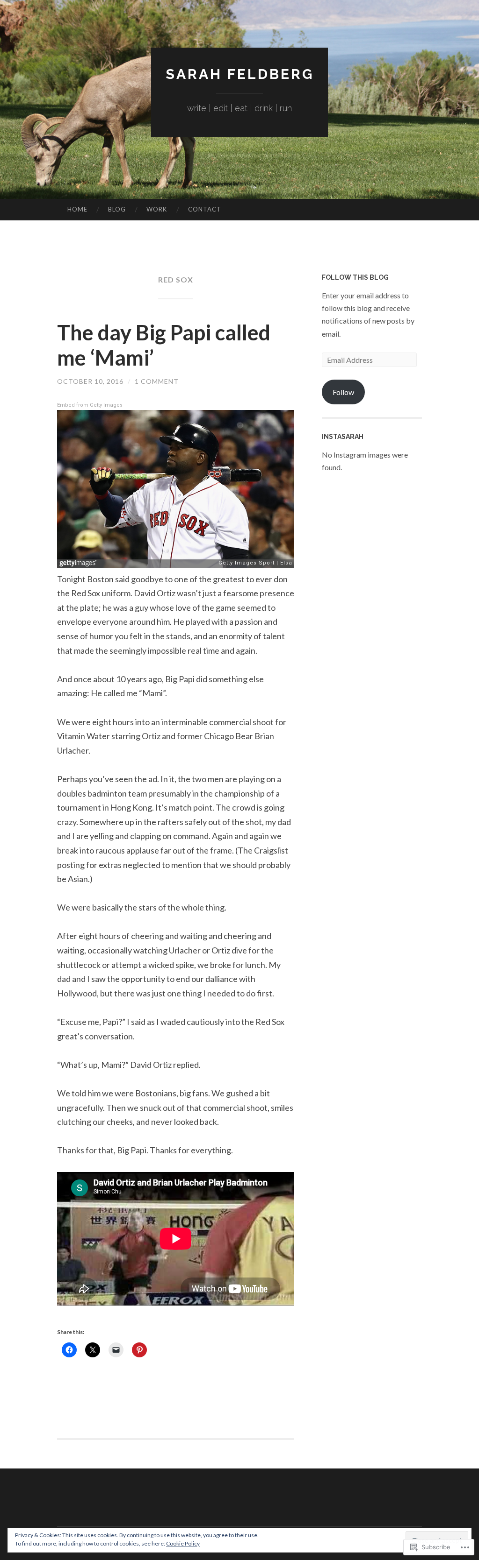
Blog (117, 209)
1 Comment (157, 381)
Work (156, 209)
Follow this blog (355, 277)
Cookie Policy (183, 1543)
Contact (204, 209)
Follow (343, 392)
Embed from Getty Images (90, 405)
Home (77, 209)
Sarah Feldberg (240, 74)
